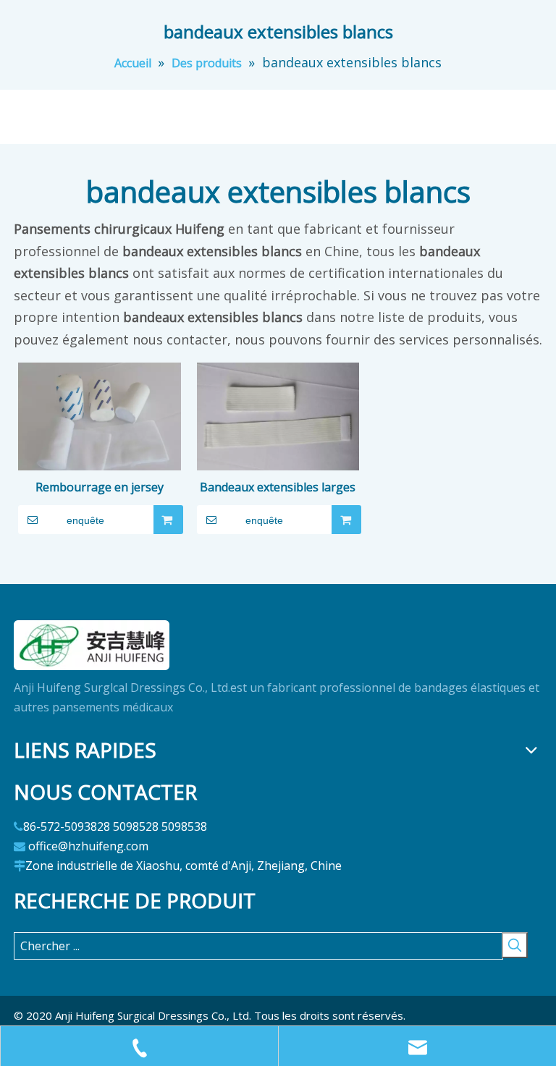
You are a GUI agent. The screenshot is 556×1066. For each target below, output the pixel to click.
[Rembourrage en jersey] (99, 422)
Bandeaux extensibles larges (277, 487)
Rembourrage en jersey (99, 487)
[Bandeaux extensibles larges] (278, 422)
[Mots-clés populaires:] (515, 945)
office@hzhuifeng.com (88, 846)
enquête (85, 520)
